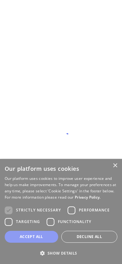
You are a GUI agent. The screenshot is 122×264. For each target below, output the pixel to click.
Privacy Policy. (88, 197)
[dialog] (61, 211)
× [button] (115, 165)
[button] (61, 253)
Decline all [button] (89, 236)
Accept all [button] (31, 236)
